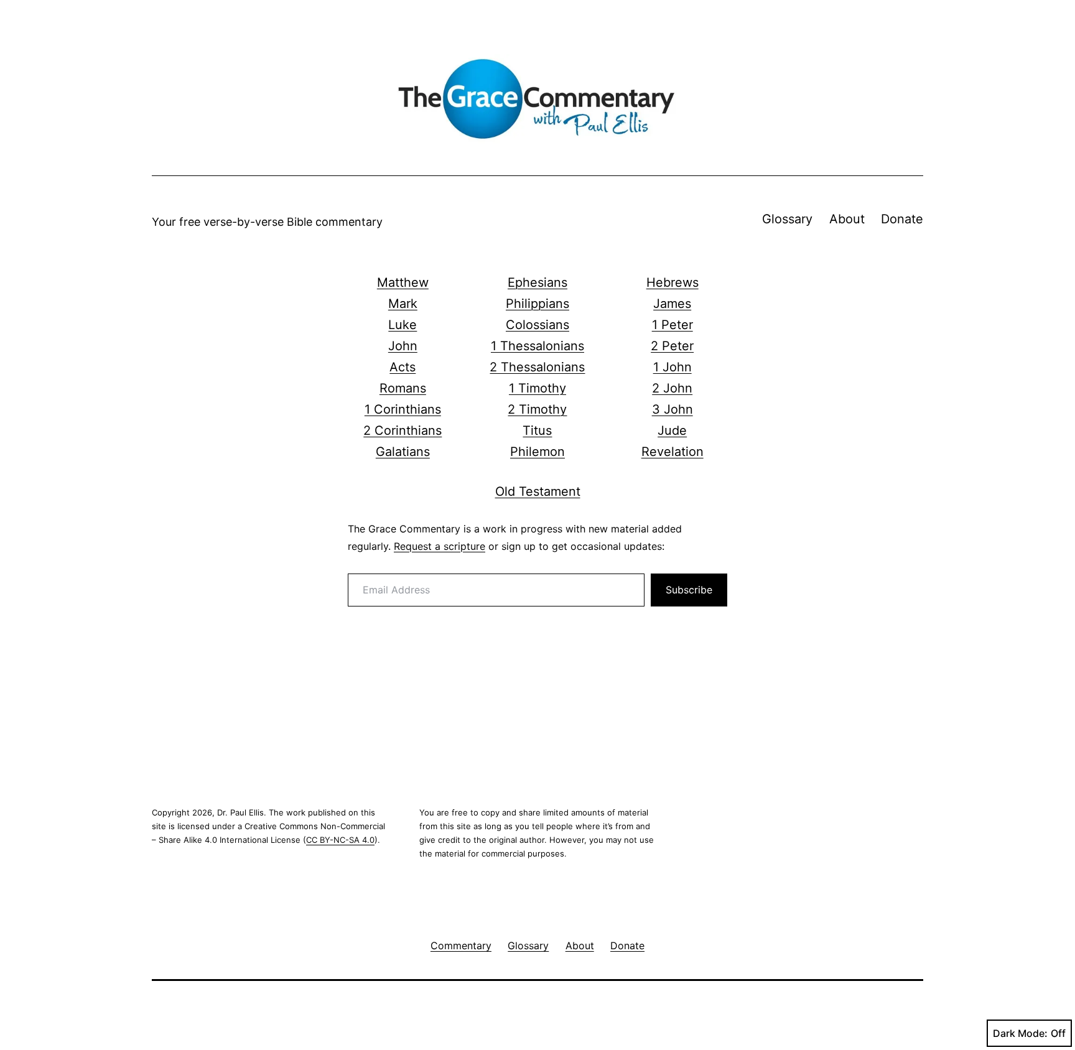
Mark (402, 303)
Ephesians (537, 282)
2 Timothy (537, 409)
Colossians (537, 324)
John (402, 345)
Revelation (672, 451)
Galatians (403, 451)
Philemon (537, 451)
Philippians (537, 303)
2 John (672, 388)
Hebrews (672, 282)
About (847, 218)
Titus (537, 430)
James (672, 303)
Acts (402, 367)
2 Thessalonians (537, 367)
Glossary (787, 218)
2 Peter (672, 345)
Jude (672, 430)
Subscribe (689, 589)
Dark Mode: (1020, 1033)
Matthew (403, 282)
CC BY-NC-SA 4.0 (340, 840)
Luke (402, 324)
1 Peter (672, 324)
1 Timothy (537, 388)
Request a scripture (439, 546)
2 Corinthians (402, 430)
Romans (402, 388)
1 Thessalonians (537, 345)
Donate (902, 218)
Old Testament (537, 491)
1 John (672, 367)
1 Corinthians (403, 409)
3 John (672, 409)
